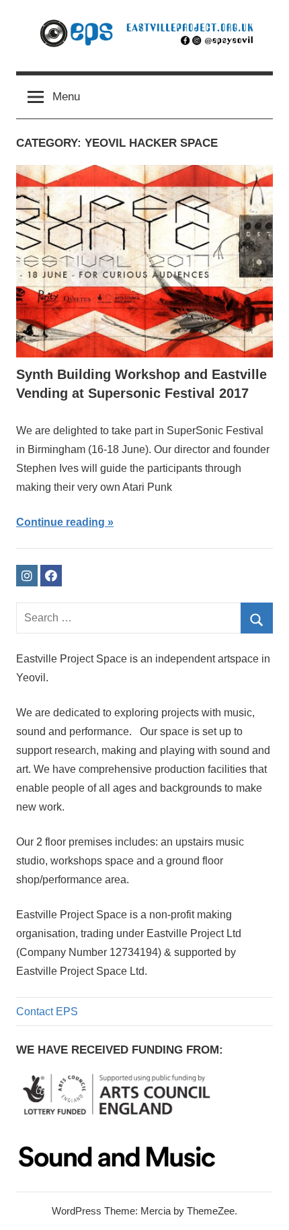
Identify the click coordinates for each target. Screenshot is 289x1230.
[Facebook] (51, 575)
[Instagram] (27, 575)
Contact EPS (47, 1011)
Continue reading (60, 522)
